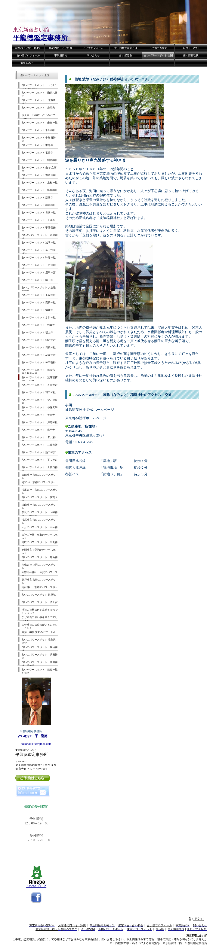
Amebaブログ (36, 886)
